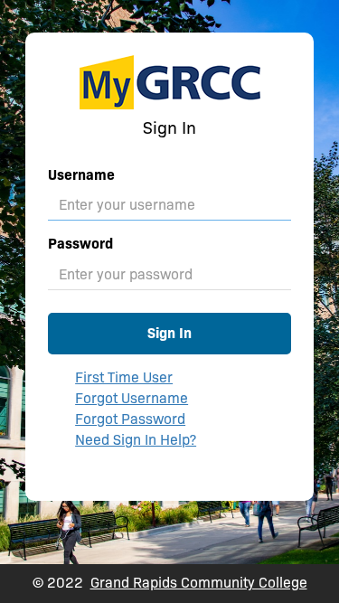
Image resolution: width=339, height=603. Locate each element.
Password (80, 243)
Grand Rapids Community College (198, 582)
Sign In (169, 333)
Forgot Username (131, 398)
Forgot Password (130, 419)
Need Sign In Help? (135, 439)
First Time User (124, 377)
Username (81, 175)
